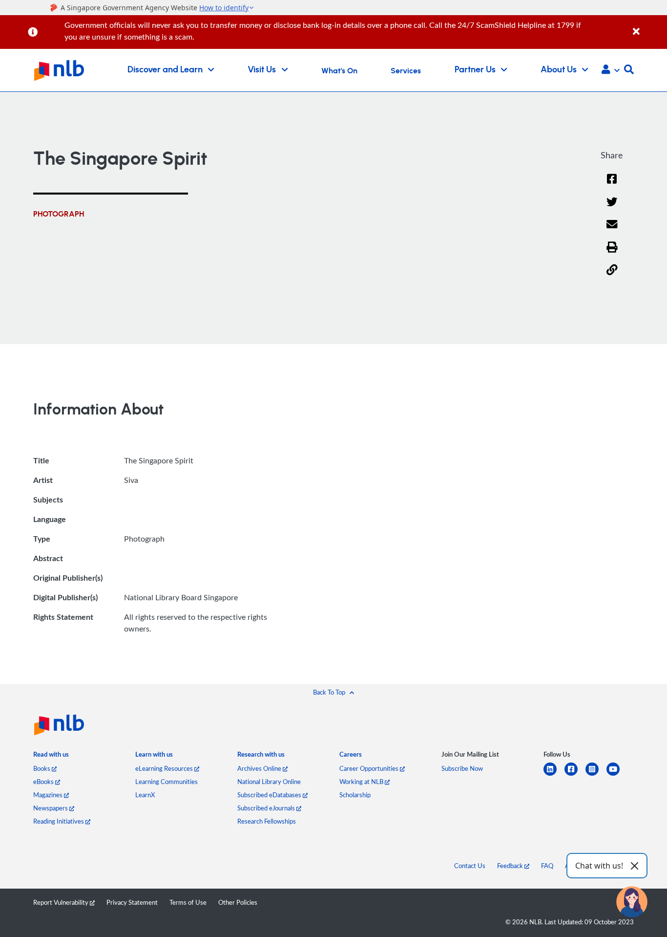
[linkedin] (553, 775)
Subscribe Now (462, 768)
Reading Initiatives (59, 821)
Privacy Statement (132, 902)
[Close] (648, 26)
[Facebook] (612, 185)
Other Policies (237, 902)
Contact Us (469, 865)
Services (406, 71)
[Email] (612, 230)
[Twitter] (612, 207)
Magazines (48, 794)
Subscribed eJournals (266, 808)
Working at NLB (362, 781)
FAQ (547, 865)
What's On (339, 71)
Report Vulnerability (61, 902)
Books (42, 768)
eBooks (44, 781)
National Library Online (269, 781)
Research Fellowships (266, 821)
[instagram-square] (595, 775)
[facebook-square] (574, 775)
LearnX (145, 794)
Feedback (510, 865)
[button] (611, 70)
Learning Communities (166, 781)
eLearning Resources (164, 768)
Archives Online (260, 768)
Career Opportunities (369, 768)
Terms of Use (188, 902)
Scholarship (355, 794)
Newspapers (51, 808)
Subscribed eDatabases (270, 794)
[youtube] (616, 775)
